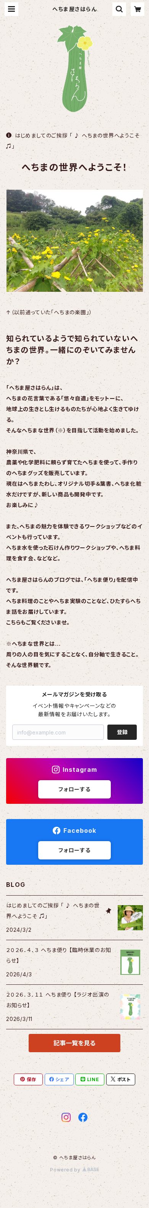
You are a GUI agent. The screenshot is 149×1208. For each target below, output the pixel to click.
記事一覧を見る (74, 1043)
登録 (122, 732)
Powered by (66, 1170)
